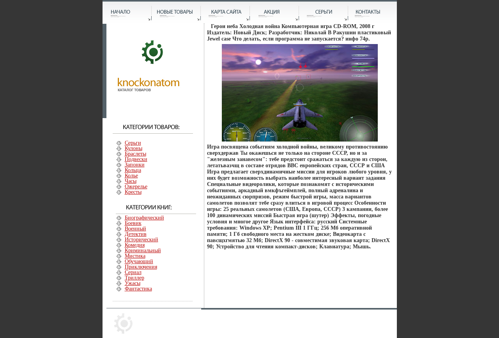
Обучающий (139, 261)
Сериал (133, 272)
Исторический (141, 239)
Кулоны (133, 148)
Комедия (135, 245)
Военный (135, 229)
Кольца (133, 170)
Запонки (135, 165)
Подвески (136, 159)
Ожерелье (136, 186)
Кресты (133, 192)
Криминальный (143, 250)
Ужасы (132, 283)
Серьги (133, 143)
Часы (130, 181)
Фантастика (138, 289)
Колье (131, 176)
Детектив (136, 234)
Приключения (141, 267)
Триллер (134, 278)
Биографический (144, 218)
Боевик (133, 223)
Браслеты (135, 154)
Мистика (135, 256)
